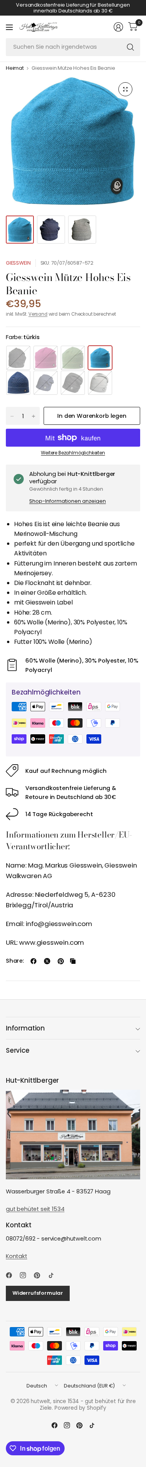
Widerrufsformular (37, 1293)
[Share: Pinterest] (61, 961)
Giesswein (18, 263)
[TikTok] (54, 1275)
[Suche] (130, 47)
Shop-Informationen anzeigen (67, 501)
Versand (37, 314)
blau (18, 382)
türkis (100, 357)
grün (72, 357)
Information (25, 1028)
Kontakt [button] (16, 1256)
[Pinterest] (40, 1275)
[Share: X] (47, 961)
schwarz (18, 357)
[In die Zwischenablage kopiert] (73, 961)
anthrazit (72, 382)
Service (18, 1050)
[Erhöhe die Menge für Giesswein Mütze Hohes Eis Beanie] (33, 416)
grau (100, 382)
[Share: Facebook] (33, 961)
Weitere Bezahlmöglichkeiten (73, 453)
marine (45, 382)
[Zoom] (125, 89)
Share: (15, 961)
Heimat (15, 68)
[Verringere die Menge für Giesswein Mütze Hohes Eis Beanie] (12, 416)
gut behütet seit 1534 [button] (35, 1209)
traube (45, 357)
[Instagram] (26, 1275)
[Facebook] (12, 1275)
